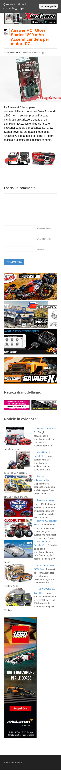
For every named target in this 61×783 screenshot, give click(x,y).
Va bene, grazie (48, 6)
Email (44, 239)
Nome (44, 228)
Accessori (26, 53)
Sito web (40, 249)
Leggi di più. (18, 8)
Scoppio (42, 53)
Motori (35, 53)
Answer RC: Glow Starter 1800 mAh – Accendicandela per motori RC (30, 37)
